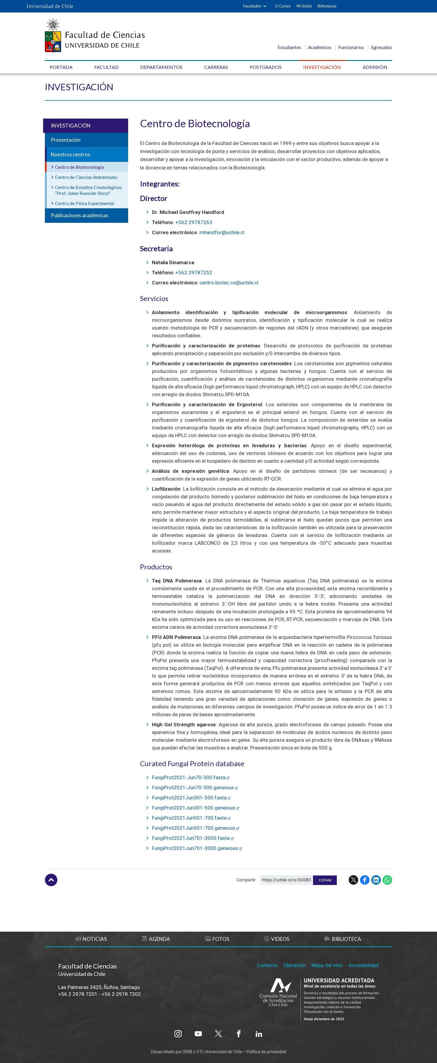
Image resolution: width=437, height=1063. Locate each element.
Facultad (106, 67)
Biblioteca (346, 939)
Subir (51, 880)
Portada (61, 67)
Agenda (159, 939)
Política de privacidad (266, 1051)
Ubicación (295, 965)
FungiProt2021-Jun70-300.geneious (193, 787)
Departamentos (161, 67)
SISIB (188, 1051)
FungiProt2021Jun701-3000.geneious (195, 848)
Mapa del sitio (327, 965)
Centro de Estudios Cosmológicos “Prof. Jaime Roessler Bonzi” (88, 190)
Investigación (322, 67)
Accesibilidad (364, 965)
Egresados (381, 47)
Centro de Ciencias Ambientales (86, 177)
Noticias (95, 939)
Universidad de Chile (223, 1051)
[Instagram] (178, 1033)
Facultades (252, 6)
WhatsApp (387, 880)
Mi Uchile (304, 6)
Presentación (66, 140)
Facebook (365, 880)
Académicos (319, 47)
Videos (280, 939)
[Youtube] (198, 1033)
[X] (218, 1033)
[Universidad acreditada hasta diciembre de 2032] (319, 999)
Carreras (216, 67)
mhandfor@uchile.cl (221, 232)
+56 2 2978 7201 (78, 994)
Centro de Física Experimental (84, 203)
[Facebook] (238, 1033)
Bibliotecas (327, 6)
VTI (200, 1051)
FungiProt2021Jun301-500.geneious (193, 808)
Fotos (221, 939)
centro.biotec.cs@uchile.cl (228, 283)
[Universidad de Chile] (50, 6)
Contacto (267, 965)
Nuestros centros (70, 154)
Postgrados (266, 67)
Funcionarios (351, 47)
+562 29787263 (193, 222)
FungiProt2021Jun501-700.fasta (189, 818)
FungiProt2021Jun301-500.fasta (189, 798)
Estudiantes (289, 47)
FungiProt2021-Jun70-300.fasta (188, 777)
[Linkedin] (258, 1033)
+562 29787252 (193, 272)
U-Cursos (283, 6)
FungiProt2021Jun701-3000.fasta (190, 838)
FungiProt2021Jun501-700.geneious (193, 828)
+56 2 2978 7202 (121, 994)
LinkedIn (376, 880)
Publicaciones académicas (79, 215)
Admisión (375, 67)
